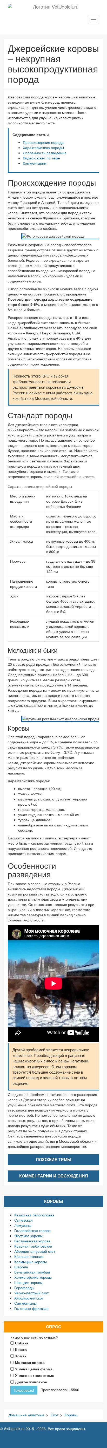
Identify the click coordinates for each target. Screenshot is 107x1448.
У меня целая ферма (33, 1368)
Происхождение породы (43, 142)
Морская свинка (30, 1362)
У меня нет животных (34, 1375)
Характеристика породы (43, 147)
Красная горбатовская (33, 1246)
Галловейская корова (32, 1230)
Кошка (21, 1349)
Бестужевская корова (32, 1240)
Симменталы (25, 1303)
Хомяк (20, 1355)
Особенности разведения (44, 152)
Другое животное (31, 1381)
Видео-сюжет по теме (41, 157)
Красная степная (28, 1256)
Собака (21, 1342)
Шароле (21, 1266)
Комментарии (34, 163)
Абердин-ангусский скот (34, 1251)
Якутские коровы (28, 1235)
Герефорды (24, 1287)
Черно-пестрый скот (31, 1292)
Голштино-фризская (31, 1308)
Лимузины (22, 1225)
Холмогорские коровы (33, 1277)
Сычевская (23, 1220)
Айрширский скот (28, 1298)
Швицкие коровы (28, 1282)
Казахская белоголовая (34, 1214)
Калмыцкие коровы (30, 1261)
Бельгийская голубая (32, 1272)
